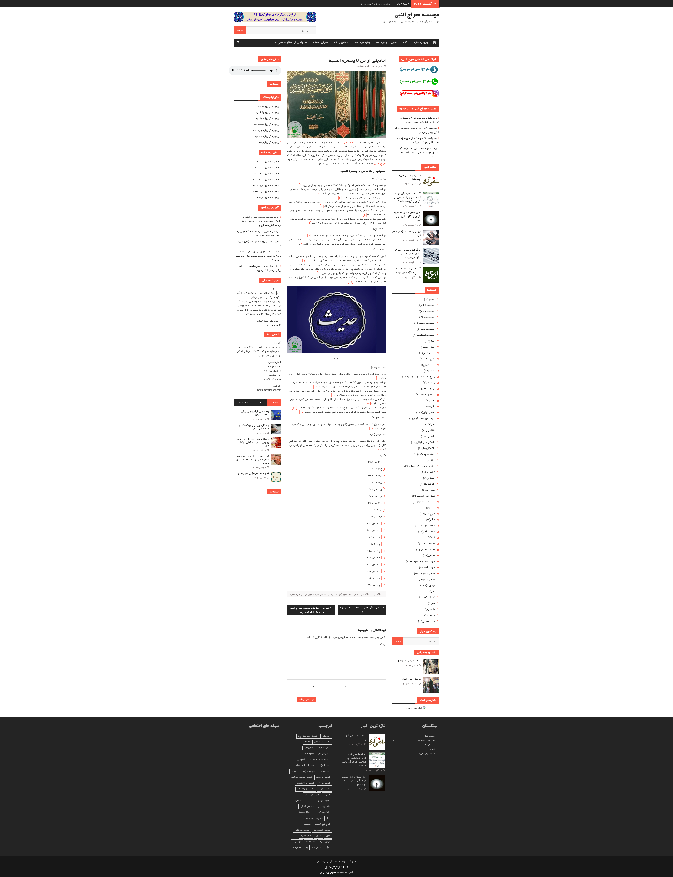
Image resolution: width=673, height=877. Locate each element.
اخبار (432, 341)
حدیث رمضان (325, 594)
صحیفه (307, 824)
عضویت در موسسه (386, 42)
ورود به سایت (420, 42)
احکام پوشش (428, 305)
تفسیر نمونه (324, 789)
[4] (322, 206)
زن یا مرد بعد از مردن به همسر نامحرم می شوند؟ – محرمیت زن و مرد (258, 255)
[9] (304, 260)
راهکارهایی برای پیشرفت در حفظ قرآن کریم (254, 427)
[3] (340, 198)
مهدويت (431, 585)
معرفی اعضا (321, 42)
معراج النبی (380, 163)
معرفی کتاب (429, 567)
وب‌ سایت (381, 686)
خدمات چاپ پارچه (427, 753)
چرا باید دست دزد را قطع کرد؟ (406, 233)
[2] (318, 193)
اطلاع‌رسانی (429, 359)
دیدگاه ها (243, 402)
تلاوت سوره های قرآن (424, 418)
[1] (300, 185)
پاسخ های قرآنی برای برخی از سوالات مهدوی (260, 268)
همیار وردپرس (328, 872)
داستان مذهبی (323, 812)
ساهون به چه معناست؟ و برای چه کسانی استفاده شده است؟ (259, 233)
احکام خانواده (428, 311)
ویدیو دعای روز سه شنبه (266, 179)
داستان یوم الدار (411, 679)
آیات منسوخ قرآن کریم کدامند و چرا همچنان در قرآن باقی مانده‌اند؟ (407, 197)
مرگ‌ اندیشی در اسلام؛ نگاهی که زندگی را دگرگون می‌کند (408, 254)
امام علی (301, 759)
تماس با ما (342, 42)
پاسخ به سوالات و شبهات (422, 377)
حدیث (375, 594)
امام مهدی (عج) (309, 771)
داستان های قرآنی (425, 442)
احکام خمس (429, 317)
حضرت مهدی (324, 800)
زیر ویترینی (429, 749)
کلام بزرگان (429, 531)
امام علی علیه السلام (304, 765)
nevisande (361, 66)
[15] (368, 403)
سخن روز (430, 490)
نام (314, 686)
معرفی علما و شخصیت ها (422, 561)
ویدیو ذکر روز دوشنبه (267, 118)
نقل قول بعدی (273, 325)
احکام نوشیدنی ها (425, 335)
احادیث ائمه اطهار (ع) (348, 594)
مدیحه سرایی (428, 543)
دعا (433, 460)
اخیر (260, 402)
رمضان (431, 478)
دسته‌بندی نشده (426, 454)
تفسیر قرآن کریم (305, 783)
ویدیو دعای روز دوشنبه (266, 173)
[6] (309, 223)
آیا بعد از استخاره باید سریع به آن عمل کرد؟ (408, 271)
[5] (365, 214)
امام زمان (308, 748)
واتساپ (431, 609)
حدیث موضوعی (312, 795)
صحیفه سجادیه (427, 502)
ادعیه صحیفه (324, 748)
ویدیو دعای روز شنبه (268, 162)
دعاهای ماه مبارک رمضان (422, 466)
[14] (333, 395)
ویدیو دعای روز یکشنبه (267, 168)
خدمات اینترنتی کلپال (336, 867)
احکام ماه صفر (427, 329)
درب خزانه (430, 745)
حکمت (310, 800)
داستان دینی (324, 806)
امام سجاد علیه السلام (320, 759)
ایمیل (347, 686)
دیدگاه (382, 644)
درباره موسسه (363, 42)
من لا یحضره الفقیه (298, 594)
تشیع (432, 406)
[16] (294, 408)
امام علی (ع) (324, 765)
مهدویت (297, 842)
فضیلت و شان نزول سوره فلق (253, 473)
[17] (301, 412)
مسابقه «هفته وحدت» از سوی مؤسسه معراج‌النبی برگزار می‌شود (418, 140)
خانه (405, 42)
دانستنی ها (429, 448)
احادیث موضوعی (322, 742)
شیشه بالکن (429, 736)
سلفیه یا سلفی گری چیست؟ (410, 177)
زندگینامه (430, 484)
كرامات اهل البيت (425, 526)
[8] (301, 244)
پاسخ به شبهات (300, 847)
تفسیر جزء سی (323, 777)
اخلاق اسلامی (428, 347)
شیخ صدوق (350, 142)
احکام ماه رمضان (426, 323)
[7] (309, 235)
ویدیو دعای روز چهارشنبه (266, 185)
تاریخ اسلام (429, 388)
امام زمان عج (324, 753)
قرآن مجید (306, 836)
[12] (378, 378)
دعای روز (430, 472)
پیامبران (430, 382)
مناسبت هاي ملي (426, 573)
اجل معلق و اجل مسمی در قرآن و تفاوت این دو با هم (406, 216)
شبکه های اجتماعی (425, 496)
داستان (431, 436)
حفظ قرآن (430, 430)
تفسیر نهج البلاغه (305, 789)
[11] (350, 281)
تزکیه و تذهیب (427, 394)
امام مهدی (325, 771)
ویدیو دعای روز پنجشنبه (266, 191)
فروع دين (430, 514)
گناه (433, 537)
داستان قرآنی (307, 806)
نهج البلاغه (429, 597)
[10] (319, 273)
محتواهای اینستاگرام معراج (292, 42)
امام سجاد (309, 753)
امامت (432, 371)
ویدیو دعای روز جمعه (268, 197)
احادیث (362, 594)
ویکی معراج (429, 621)
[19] (379, 449)
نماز (433, 591)
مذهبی (431, 555)
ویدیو (432, 615)
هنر (433, 603)
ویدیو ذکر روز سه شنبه (266, 124)
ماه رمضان (310, 842)
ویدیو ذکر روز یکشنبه (267, 112)
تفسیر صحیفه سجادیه (301, 777)
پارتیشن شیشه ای (426, 740)
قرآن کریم (325, 842)
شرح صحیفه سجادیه (313, 818)
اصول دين (429, 353)
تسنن (432, 400)
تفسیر (294, 771)
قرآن (432, 520)
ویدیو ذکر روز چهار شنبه (266, 130)
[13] (315, 386)
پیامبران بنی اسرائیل (409, 660)
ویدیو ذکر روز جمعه (269, 142)
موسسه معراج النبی (417, 14)
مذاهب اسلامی (427, 549)
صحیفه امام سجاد (322, 830)
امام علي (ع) (428, 365)
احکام (432, 299)
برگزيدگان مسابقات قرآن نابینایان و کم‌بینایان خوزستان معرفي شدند (419, 120)
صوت (432, 508)
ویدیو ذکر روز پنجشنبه (267, 136)
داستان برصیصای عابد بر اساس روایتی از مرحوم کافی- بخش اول (259, 223)
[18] (371, 428)
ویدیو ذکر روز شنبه (268, 106)
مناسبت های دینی (426, 579)
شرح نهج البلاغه (322, 824)
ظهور (328, 836)
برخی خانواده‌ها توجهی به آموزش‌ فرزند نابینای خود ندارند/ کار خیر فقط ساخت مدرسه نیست (417, 152)
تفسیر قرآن (429, 412)
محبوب (274, 402)
